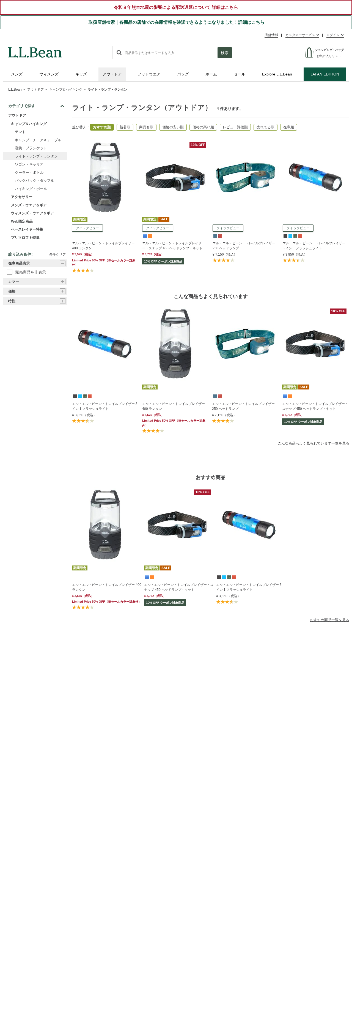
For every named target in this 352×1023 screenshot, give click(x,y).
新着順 (125, 127)
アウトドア (112, 74)
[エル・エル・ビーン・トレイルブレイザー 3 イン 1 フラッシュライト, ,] (285, 235)
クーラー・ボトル (29, 172)
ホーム (211, 74)
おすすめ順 (102, 127)
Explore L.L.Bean (277, 74)
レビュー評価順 (235, 127)
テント (20, 132)
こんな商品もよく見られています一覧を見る (313, 443)
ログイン (333, 35)
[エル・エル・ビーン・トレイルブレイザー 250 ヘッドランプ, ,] (215, 235)
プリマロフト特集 (25, 238)
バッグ (183, 74)
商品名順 (146, 127)
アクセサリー (21, 197)
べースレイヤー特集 (27, 229)
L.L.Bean (15, 89)
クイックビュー (87, 228)
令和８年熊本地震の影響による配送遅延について (176, 7)
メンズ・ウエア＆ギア (29, 205)
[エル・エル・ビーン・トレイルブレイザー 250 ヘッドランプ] (246, 142)
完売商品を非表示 (30, 272)
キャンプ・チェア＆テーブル (38, 140)
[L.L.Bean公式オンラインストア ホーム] (35, 50)
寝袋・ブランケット (31, 148)
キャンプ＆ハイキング (65, 89)
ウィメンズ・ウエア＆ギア (32, 213)
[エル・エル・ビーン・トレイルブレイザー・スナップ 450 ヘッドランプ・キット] (175, 142)
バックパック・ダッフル (34, 180)
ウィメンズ (49, 74)
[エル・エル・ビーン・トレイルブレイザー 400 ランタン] (105, 142)
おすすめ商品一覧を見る (329, 620)
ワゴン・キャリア (29, 164)
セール (239, 74)
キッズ (81, 74)
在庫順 (288, 127)
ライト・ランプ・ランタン (107, 89)
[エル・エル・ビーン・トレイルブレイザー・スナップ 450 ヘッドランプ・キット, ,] (144, 235)
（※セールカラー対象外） (173, 423)
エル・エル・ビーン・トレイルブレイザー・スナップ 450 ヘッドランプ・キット (172, 245)
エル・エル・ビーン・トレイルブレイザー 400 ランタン (103, 245)
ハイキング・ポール (31, 189)
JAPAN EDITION (324, 74)
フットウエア (149, 74)
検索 (225, 52)
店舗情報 (271, 35)
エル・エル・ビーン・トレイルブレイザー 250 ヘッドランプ (244, 245)
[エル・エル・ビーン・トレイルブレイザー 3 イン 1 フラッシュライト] (316, 142)
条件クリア (57, 254)
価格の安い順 (173, 127)
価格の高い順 (203, 127)
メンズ (17, 74)
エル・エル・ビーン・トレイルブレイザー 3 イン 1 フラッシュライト (314, 245)
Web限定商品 (22, 221)
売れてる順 (265, 127)
